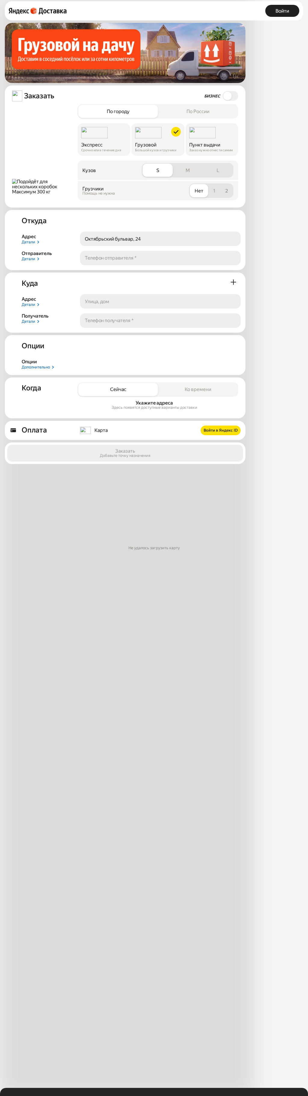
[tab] (118, 111)
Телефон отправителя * (111, 257)
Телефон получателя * (109, 320)
